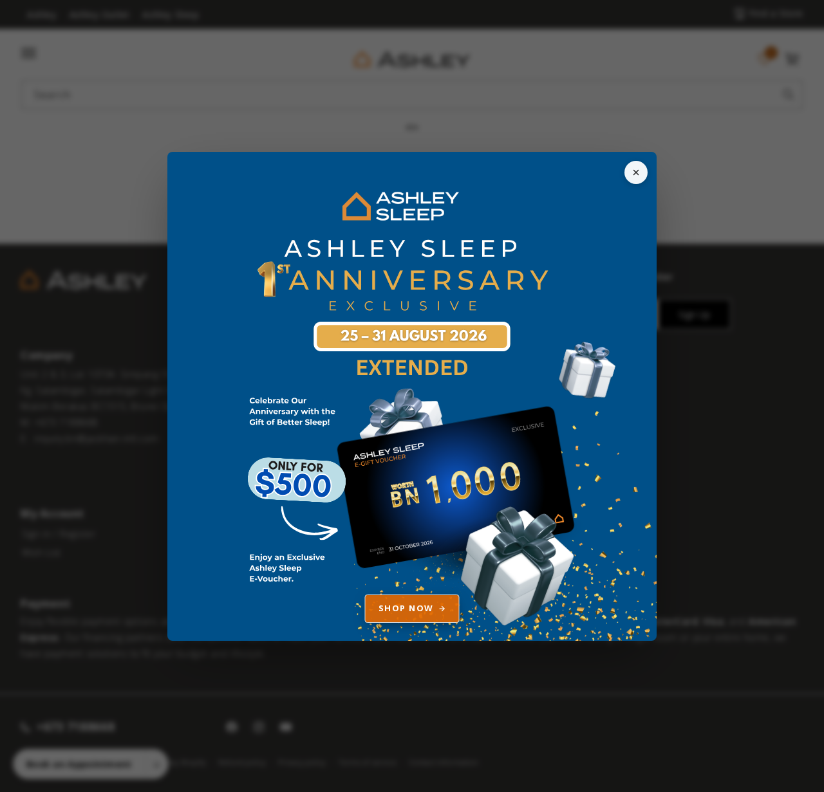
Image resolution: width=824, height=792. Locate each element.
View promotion (412, 396)
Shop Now (406, 608)
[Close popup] (636, 172)
